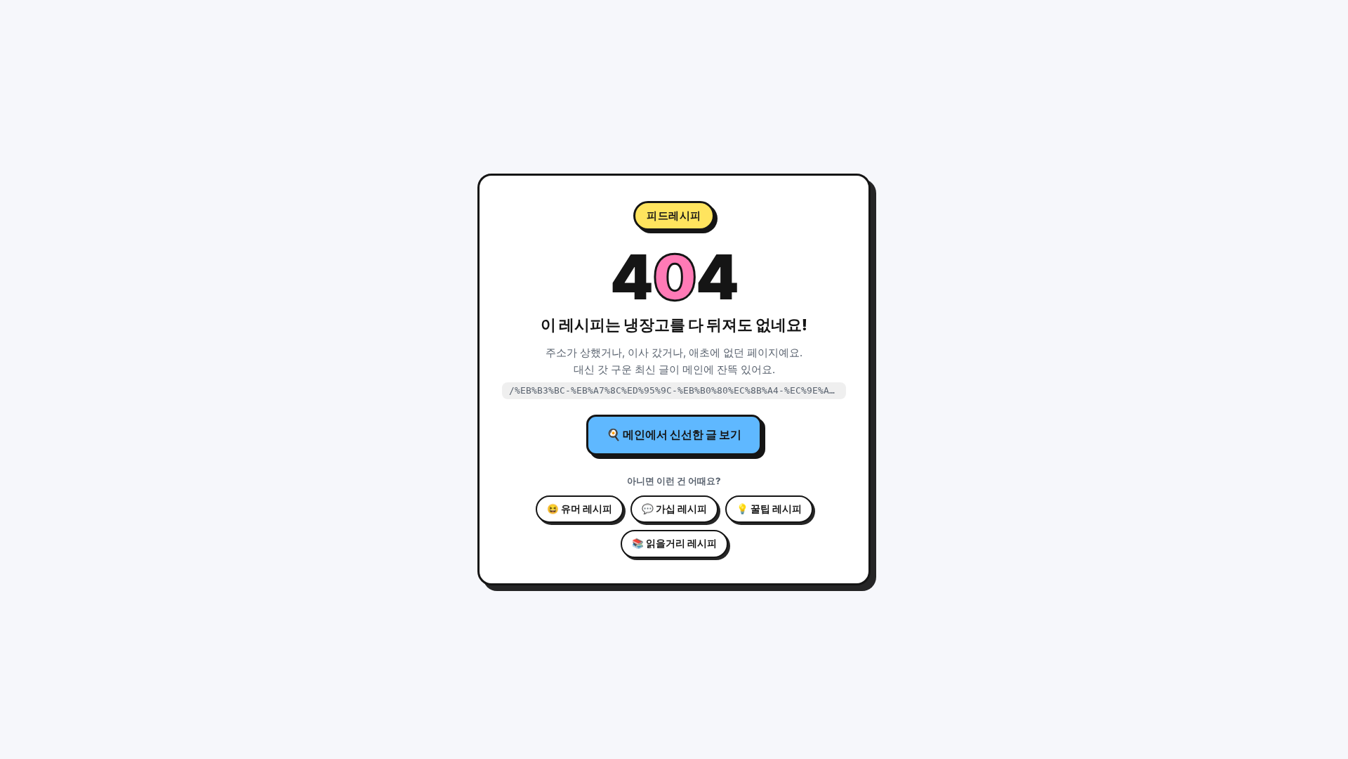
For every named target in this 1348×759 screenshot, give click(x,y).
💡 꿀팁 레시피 (769, 508)
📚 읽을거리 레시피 (674, 543)
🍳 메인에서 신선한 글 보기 (674, 434)
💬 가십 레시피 (674, 508)
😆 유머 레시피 (579, 508)
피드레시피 (674, 215)
